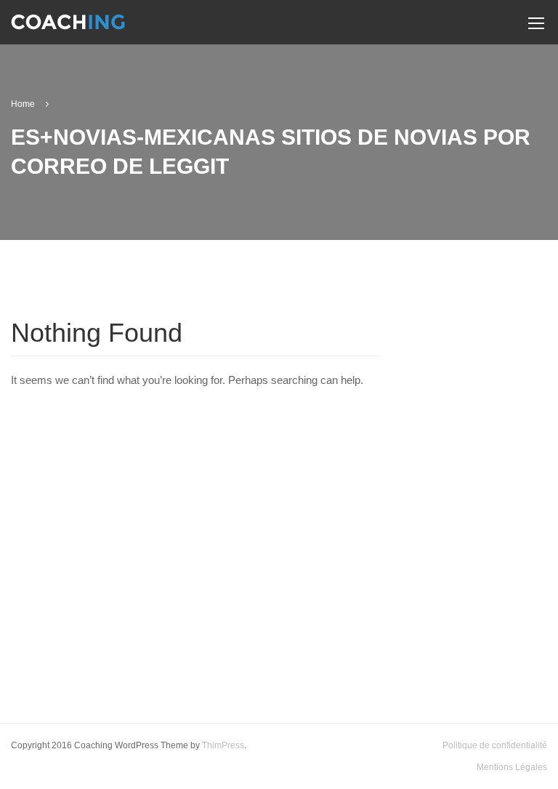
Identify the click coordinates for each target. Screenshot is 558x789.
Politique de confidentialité (494, 745)
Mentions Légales (512, 767)
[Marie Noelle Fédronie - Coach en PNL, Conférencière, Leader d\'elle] (68, 28)
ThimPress (223, 745)
